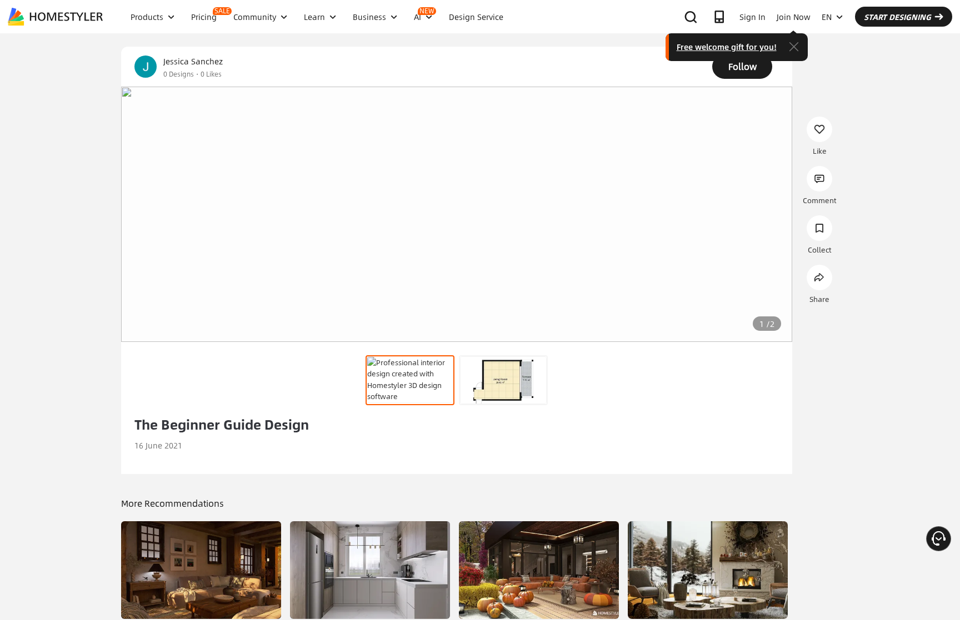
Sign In (752, 17)
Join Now (794, 17)
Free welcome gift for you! (727, 46)
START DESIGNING (897, 17)
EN (827, 17)
